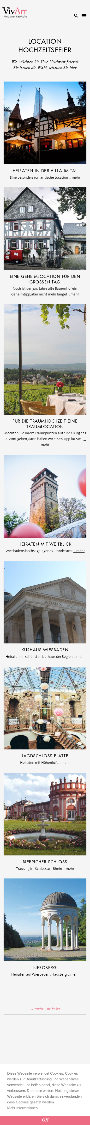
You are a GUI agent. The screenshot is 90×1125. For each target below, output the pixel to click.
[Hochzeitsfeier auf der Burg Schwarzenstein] (45, 359)
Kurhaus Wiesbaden (45, 650)
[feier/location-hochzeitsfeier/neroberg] (45, 919)
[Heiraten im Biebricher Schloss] (45, 814)
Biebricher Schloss (45, 862)
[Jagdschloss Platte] (45, 708)
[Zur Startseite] (14, 12)
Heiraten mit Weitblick (45, 544)
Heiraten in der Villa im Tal (45, 170)
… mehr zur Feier (45, 1008)
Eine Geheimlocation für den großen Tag (45, 279)
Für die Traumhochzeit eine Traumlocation (45, 423)
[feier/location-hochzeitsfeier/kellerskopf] (45, 496)
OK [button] (45, 1120)
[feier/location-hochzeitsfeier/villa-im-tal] (45, 122)
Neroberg (45, 967)
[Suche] (76, 16)
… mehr (74, 177)
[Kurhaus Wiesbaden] (45, 602)
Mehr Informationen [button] (22, 1108)
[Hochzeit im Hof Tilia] (45, 228)
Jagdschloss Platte (45, 756)
